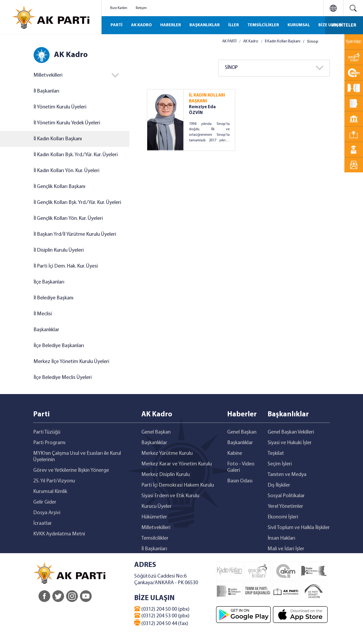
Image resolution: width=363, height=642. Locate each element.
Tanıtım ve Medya (287, 474)
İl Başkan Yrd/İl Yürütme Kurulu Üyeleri (74, 234)
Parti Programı (49, 443)
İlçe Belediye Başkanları (58, 345)
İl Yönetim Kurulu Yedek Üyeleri (66, 123)
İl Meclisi (42, 314)
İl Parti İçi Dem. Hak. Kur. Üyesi (65, 266)
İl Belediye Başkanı (53, 298)
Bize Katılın (118, 8)
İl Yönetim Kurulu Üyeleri (59, 107)
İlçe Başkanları (48, 282)
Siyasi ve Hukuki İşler (290, 443)
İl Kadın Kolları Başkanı (57, 139)
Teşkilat (276, 453)
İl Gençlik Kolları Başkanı (59, 186)
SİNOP (231, 67)
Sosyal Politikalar (286, 496)
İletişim (141, 8)
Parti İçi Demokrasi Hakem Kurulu (177, 485)
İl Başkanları (46, 91)
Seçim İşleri (280, 464)
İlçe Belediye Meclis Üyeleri (62, 377)
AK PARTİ (229, 41)
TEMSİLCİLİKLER (263, 25)
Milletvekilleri (155, 527)
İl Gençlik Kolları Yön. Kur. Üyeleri (68, 218)
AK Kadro (250, 41)
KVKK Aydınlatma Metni (59, 534)
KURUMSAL (299, 25)
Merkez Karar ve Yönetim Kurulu (176, 464)
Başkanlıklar (46, 330)
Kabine (234, 453)
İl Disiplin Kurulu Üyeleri (58, 250)
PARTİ (117, 25)
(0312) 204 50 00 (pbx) (164, 609)
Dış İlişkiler (279, 485)
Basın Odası (239, 481)
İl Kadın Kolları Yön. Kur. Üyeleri (66, 170)
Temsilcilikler (154, 538)
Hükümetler (154, 517)
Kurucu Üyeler (156, 506)
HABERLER (170, 25)
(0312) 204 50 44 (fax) (164, 623)
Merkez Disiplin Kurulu (165, 474)
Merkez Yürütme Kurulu (167, 453)
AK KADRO (141, 25)
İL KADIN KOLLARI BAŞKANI (207, 98)
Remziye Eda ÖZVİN (202, 110)
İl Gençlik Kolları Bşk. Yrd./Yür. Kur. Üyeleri (77, 202)
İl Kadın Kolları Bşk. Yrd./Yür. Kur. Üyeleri (75, 155)
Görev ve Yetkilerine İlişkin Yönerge (71, 470)
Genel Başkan (156, 432)
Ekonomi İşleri (283, 517)
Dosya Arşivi (46, 513)
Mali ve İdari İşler (286, 549)
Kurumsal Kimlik (50, 491)
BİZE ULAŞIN (330, 25)
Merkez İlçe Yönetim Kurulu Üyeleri (71, 361)
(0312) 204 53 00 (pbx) (164, 616)
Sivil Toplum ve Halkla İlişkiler (299, 527)
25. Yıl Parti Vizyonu (54, 481)
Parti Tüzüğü (46, 432)
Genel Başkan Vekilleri (291, 432)
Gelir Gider (44, 502)
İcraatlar (42, 523)
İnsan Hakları (281, 538)
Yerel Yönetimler (285, 506)
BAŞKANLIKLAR (204, 25)
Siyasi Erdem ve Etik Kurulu (170, 496)
